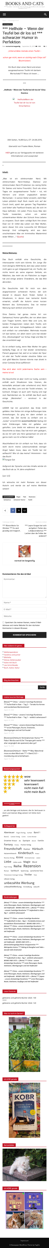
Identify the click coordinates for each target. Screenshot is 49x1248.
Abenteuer (9, 832)
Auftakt (29, 833)
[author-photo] (24, 557)
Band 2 (6, 837)
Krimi (19, 857)
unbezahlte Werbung (19, 883)
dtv (20, 841)
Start (4, 20)
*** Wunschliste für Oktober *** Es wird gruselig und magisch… (12, 528)
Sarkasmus (7, 500)
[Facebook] (12, 510)
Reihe (18, 866)
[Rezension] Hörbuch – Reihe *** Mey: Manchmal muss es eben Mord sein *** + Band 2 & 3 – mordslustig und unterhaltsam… (23, 753)
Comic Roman (31, 837)
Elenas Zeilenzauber (12, 660)
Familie (41, 840)
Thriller (28, 874)
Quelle (20, 237)
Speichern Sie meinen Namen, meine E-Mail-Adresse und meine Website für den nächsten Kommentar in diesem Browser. (22, 625)
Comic (24, 837)
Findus (17, 845)
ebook (34, 841)
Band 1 (37, 832)
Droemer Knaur (10, 840)
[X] (18, 510)
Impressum (25, 1241)
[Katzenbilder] (24, 1165)
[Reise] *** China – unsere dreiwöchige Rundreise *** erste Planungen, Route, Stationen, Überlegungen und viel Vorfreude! (24, 727)
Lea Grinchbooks (11, 665)
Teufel (30, 500)
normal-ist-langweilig (13, 46)
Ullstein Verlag (9, 879)
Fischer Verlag (26, 845)
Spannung (24, 871)
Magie (18, 497)
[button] (45, 14)
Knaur (37, 853)
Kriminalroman (30, 858)
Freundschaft (13, 848)
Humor (26, 849)
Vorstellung (27, 887)
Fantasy (8, 844)
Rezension (32, 497)
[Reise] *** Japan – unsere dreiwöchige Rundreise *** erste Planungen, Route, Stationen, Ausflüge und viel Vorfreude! (24, 979)
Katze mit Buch (10, 662)
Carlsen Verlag (15, 837)
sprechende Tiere (36, 871)
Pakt (24, 497)
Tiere (35, 875)
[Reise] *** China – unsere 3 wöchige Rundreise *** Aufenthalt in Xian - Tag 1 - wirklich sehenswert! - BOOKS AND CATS (24, 958)
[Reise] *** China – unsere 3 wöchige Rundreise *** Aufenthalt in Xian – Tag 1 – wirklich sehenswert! (25, 716)
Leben (38, 858)
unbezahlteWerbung (12, 886)
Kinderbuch (26, 853)
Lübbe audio (17, 862)
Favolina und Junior (12, 655)
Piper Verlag (8, 867)
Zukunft (36, 887)
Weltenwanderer (11, 652)
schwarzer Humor (19, 500)
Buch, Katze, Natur (12, 668)
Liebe (7, 861)
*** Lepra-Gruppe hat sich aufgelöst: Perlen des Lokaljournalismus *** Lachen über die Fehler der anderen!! (35, 530)
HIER (8, 153)
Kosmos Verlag (9, 858)
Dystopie (26, 840)
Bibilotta (7, 657)
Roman (6, 871)
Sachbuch (15, 870)
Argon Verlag (21, 833)
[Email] (24, 510)
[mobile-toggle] (4, 14)
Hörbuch (37, 848)
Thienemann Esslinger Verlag (13, 875)
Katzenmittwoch (10, 853)
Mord (34, 862)
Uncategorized (13, 20)
